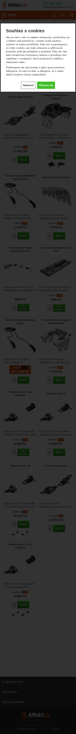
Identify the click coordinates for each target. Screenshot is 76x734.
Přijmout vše (46, 85)
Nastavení (28, 85)
